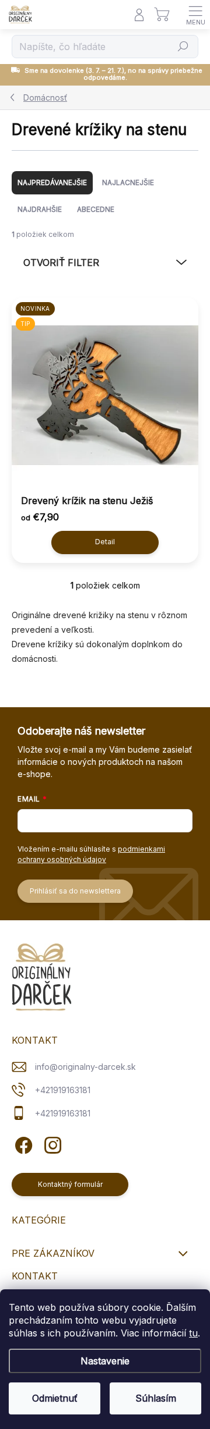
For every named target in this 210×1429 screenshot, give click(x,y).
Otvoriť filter (61, 262)
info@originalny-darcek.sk (85, 1067)
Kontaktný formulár (70, 1184)
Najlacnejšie (128, 182)
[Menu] (195, 14)
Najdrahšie (40, 209)
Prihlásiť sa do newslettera (75, 891)
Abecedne (95, 209)
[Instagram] (51, 1143)
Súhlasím (155, 1398)
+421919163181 (62, 1090)
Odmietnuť (55, 1398)
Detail (105, 541)
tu (193, 1333)
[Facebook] (22, 1143)
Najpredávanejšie (52, 182)
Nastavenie (105, 1361)
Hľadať (183, 46)
